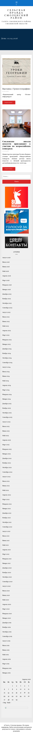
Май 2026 (5, 271)
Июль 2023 (5, 426)
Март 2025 (5, 335)
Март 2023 (5, 445)
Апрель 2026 (6, 276)
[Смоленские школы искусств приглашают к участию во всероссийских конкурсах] (16, 137)
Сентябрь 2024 (7, 363)
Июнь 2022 (6, 486)
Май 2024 (5, 381)
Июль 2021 (5, 536)
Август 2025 (6, 312)
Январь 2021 (6, 563)
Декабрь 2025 (6, 294)
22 (12, 696)
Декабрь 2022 (6, 458)
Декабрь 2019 (6, 623)
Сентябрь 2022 (7, 472)
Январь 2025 (6, 344)
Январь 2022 (6, 509)
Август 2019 (6, 641)
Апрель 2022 (6, 495)
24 (20, 696)
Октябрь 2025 (7, 303)
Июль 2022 (6, 481)
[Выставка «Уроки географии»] (16, 84)
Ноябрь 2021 (6, 518)
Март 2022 (5, 500)
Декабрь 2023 (6, 404)
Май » (9, 703)
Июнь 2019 (5, 650)
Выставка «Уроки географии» (16, 88)
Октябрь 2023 (7, 413)
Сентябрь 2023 (7, 417)
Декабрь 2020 (7, 568)
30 (16, 700)
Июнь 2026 (6, 267)
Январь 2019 (6, 673)
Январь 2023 (6, 454)
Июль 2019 (5, 646)
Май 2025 (5, 326)
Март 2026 (5, 280)
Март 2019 (5, 664)
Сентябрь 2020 (7, 582)
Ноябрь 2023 (6, 408)
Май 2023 (5, 436)
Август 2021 (6, 531)
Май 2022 (5, 490)
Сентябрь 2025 (7, 308)
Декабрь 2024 (6, 349)
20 (4, 696)
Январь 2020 (6, 618)
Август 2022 (6, 477)
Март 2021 (5, 554)
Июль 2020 (6, 591)
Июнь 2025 (6, 322)
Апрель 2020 (6, 604)
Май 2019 (5, 655)
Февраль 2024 (7, 395)
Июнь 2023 (6, 431)
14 (8, 693)
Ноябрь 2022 (6, 463)
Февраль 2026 (7, 285)
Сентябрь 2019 (7, 636)
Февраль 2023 (7, 449)
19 (28, 693)
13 (4, 693)
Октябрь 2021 (6, 522)
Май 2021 (5, 545)
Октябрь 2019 (6, 632)
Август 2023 (6, 422)
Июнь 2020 (6, 595)
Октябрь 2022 (7, 468)
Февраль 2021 (6, 559)
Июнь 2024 (6, 376)
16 (16, 693)
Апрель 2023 (6, 440)
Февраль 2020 (7, 614)
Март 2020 (6, 609)
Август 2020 (6, 586)
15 (12, 693)
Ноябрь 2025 (6, 299)
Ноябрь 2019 (6, 627)
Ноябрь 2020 (6, 573)
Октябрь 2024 (7, 358)
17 (20, 693)
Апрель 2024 (6, 385)
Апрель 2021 (6, 550)
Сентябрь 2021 (7, 527)
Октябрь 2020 (7, 577)
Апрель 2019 (6, 659)
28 (8, 700)
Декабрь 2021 (6, 513)
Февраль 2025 (7, 340)
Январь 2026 (6, 290)
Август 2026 (6, 258)
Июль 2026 (6, 262)
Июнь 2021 (5, 541)
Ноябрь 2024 (6, 353)
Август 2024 (6, 367)
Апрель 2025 (6, 331)
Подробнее (8, 102)
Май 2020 (5, 600)
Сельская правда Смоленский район (16, 14)
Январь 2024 (6, 399)
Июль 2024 (6, 372)
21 (8, 696)
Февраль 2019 (6, 668)
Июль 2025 (5, 317)
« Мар (4, 703)
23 (16, 696)
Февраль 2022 (7, 504)
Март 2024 (5, 390)
